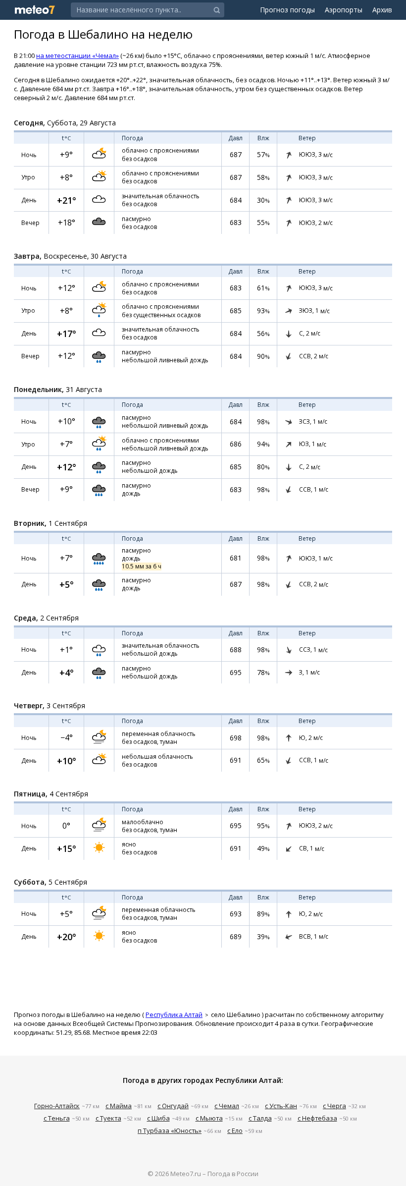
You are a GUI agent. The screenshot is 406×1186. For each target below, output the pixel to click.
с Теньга (57, 1118)
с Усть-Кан (281, 1105)
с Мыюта (209, 1118)
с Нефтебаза (317, 1118)
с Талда (260, 1118)
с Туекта (108, 1118)
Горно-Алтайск (57, 1105)
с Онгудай (173, 1105)
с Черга (334, 1105)
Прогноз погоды (287, 9)
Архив (382, 9)
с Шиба (158, 1118)
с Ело (235, 1130)
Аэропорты (343, 9)
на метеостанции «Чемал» (77, 55)
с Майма (118, 1105)
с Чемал (226, 1105)
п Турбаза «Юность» (170, 1130)
